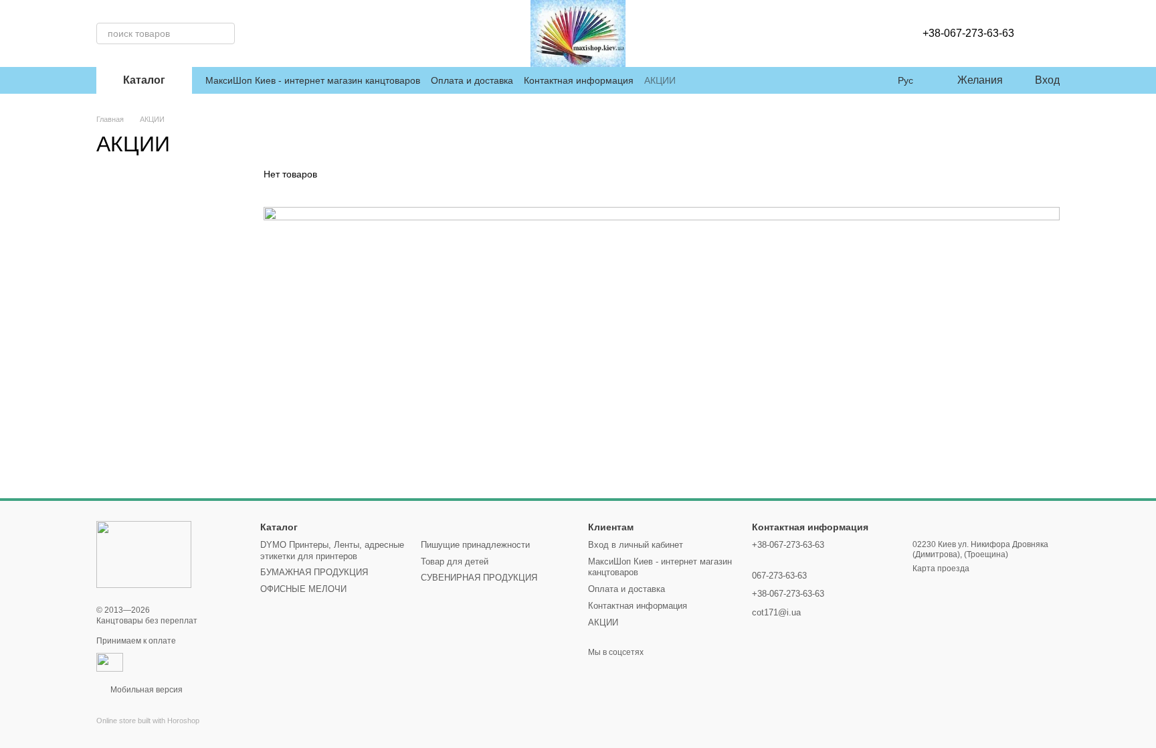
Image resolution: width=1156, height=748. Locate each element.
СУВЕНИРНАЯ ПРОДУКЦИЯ (479, 578)
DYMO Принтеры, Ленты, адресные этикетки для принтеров (332, 550)
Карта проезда (940, 568)
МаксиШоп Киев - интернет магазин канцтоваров (312, 80)
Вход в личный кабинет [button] (635, 545)
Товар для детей (454, 561)
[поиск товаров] (224, 33)
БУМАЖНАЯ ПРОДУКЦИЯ (314, 572)
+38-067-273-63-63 (968, 33)
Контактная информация (579, 80)
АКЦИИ (660, 80)
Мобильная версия (145, 689)
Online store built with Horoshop (147, 721)
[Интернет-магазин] (143, 553)
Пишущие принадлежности (475, 545)
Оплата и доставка (472, 80)
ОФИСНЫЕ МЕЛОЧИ (303, 589)
